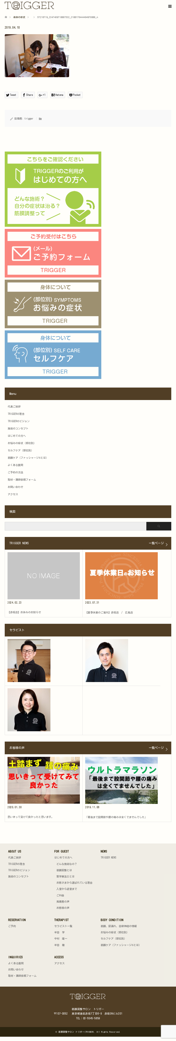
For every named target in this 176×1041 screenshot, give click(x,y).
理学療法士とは (65, 876)
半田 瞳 (59, 945)
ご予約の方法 (15, 472)
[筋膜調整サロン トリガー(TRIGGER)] (55, 5)
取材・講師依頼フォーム (22, 479)
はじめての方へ (17, 435)
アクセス (13, 494)
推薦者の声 (62, 901)
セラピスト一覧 (63, 926)
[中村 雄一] (121, 660)
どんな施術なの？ (66, 864)
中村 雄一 (60, 938)
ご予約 (12, 926)
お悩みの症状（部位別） (22, 443)
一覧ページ (156, 543)
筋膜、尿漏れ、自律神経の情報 (119, 926)
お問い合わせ (15, 487)
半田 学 (59, 932)
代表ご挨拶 (14, 406)
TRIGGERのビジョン (19, 421)
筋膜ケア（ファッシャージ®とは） (28, 457)
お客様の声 (62, 907)
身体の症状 (19, 17)
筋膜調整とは (64, 870)
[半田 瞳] (44, 709)
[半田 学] (44, 660)
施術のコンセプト (18, 428)
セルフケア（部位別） (20, 450)
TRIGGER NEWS (108, 857)
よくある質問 (15, 465)
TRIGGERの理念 (16, 413)
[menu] (169, 6)
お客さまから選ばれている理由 (74, 882)
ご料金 (60, 895)
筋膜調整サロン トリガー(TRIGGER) (76, 1032)
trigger (28, 118)
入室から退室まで (66, 889)
